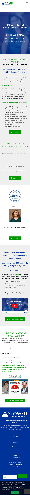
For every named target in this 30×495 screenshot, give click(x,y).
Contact (15, 436)
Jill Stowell (16, 274)
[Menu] (26, 2)
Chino (15, 442)
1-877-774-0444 (16, 457)
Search (10, 474)
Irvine (15, 444)
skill (15, 94)
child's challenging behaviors (9, 348)
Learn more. (13, 489)
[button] (15, 132)
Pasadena (15, 447)
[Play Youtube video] (15, 305)
